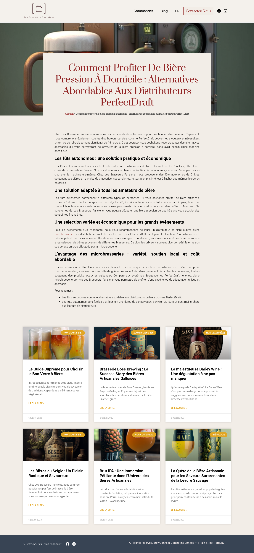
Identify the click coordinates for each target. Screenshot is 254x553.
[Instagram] (225, 11)
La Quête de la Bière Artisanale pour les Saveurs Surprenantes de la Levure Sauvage (198, 475)
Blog (164, 11)
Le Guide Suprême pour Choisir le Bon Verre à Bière (55, 371)
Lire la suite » (36, 403)
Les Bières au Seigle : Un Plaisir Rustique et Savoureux (55, 473)
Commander (143, 11)
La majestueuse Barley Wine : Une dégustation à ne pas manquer (196, 374)
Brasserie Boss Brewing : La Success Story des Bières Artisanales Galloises (124, 374)
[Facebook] (219, 11)
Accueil (69, 113)
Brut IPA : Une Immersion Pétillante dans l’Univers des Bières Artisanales (124, 475)
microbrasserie (63, 234)
